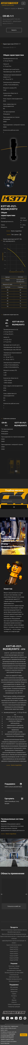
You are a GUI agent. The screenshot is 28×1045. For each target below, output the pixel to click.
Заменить (14, 30)
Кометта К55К (14, 960)
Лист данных (15, 234)
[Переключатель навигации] (23, 3)
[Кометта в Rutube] (3, 1018)
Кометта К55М (14, 958)
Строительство (14, 974)
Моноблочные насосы (14, 932)
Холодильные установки (14, 970)
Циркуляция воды (14, 977)
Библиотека (14, 989)
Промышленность (14, 981)
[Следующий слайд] (26, 894)
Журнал (14, 1000)
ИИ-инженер (14, 987)
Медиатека (14, 991)
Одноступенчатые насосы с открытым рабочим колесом (14, 937)
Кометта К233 (14, 947)
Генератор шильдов (14, 1006)
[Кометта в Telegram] (20, 1018)
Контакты (14, 996)
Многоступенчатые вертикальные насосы (14, 934)
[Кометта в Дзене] (16, 1018)
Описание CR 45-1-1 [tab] (9, 47)
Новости (14, 1002)
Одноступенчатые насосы (14, 945)
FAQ (14, 998)
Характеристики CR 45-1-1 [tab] (11, 44)
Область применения (14, 1004)
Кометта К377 (14, 951)
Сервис (14, 993)
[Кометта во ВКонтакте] (7, 1018)
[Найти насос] (14, 507)
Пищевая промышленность (14, 979)
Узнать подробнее (16, 231)
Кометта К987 (14, 955)
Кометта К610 (14, 953)
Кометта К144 (14, 949)
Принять (23, 1035)
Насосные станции (14, 966)
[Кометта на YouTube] (11, 1018)
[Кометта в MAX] (25, 1018)
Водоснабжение (14, 968)
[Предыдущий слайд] (2, 894)
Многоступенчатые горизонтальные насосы (14, 930)
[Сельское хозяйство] (14, 891)
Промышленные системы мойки (14, 972)
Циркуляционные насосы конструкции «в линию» (14, 942)
